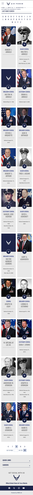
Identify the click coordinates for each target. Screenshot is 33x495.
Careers (6, 465)
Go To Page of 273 (14, 450)
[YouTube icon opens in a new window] (23, 488)
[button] (3, 3)
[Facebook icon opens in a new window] (9, 488)
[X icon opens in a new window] (14, 488)
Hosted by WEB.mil (16, 492)
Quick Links (7, 460)
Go (25, 450)
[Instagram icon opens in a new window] (19, 488)
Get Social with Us (16, 473)
